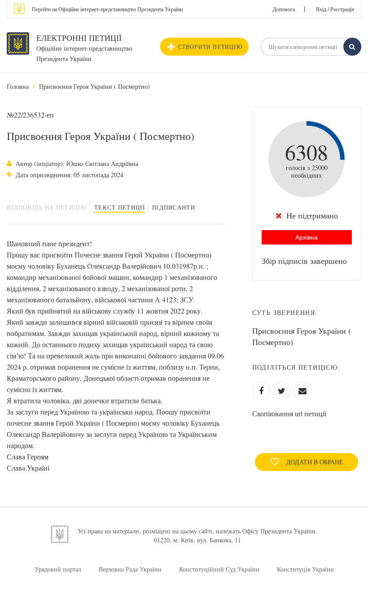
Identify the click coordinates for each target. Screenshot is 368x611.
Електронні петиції (79, 37)
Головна (18, 86)
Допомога (283, 9)
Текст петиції (119, 207)
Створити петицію (210, 46)
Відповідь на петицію (47, 207)
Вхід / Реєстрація (335, 9)
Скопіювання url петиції (289, 413)
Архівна (306, 237)
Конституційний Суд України (219, 569)
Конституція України (305, 569)
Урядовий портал (58, 569)
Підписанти (173, 207)
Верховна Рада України (130, 569)
